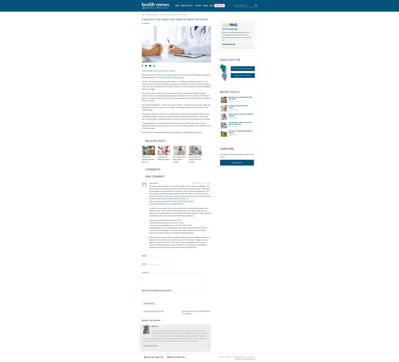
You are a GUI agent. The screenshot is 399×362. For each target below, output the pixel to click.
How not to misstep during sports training (240, 132)
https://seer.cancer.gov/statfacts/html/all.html (181, 196)
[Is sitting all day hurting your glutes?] (164, 150)
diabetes (175, 84)
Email (149, 264)
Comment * (146, 272)
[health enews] (155, 5)
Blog (211, 6)
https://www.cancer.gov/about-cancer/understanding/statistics (171, 233)
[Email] (208, 345)
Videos (205, 6)
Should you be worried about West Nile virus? (148, 159)
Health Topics (186, 6)
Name (144, 256)
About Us (221, 357)
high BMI (184, 84)
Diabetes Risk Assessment (193, 132)
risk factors (171, 105)
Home (177, 6)
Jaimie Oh (147, 23)
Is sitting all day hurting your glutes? (238, 106)
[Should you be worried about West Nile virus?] (148, 150)
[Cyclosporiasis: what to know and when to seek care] (195, 150)
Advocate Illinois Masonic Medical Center (188, 119)
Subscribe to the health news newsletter (156, 290)
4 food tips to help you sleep (154, 311)
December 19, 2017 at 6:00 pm (199, 183)
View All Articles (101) (150, 346)
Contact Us (229, 357)
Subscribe (219, 6)
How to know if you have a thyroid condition (179, 159)
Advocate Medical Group (152, 14)
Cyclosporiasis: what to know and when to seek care (195, 159)
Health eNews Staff (239, 357)
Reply (209, 183)
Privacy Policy (251, 357)
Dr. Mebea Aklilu (150, 119)
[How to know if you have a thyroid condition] (180, 150)
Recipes (198, 6)
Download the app (228, 44)
